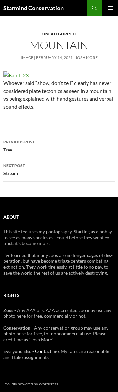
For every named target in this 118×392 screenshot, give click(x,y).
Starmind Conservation (33, 7)
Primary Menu (110, 8)
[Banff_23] (16, 74)
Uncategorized (59, 33)
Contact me (47, 351)
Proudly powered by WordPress (30, 384)
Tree (19, 145)
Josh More (86, 57)
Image (27, 57)
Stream (14, 169)
